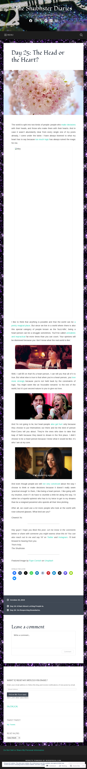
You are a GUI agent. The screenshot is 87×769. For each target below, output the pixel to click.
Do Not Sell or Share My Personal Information (24, 750)
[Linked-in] (51, 20)
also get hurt (57, 424)
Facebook (12, 706)
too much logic (42, 139)
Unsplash (49, 561)
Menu (10, 35)
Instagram (63, 537)
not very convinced (51, 484)
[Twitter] (41, 20)
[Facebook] (31, 20)
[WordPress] (56, 20)
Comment (67, 652)
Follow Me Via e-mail (18, 694)
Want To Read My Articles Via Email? (27, 680)
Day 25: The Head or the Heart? (37, 56)
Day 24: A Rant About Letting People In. (27, 606)
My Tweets (11, 725)
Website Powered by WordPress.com (43, 760)
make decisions (68, 125)
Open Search (81, 35)
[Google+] (46, 20)
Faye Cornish (35, 561)
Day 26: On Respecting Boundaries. (25, 610)
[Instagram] (36, 20)
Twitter (50, 537)
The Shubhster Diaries (43, 8)
